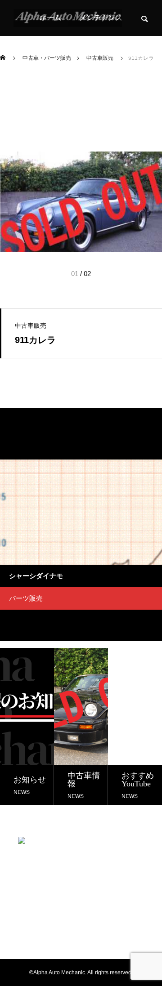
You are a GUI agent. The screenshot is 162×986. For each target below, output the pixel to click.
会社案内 (122, 54)
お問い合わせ (108, 90)
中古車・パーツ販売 (57, 54)
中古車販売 (30, 325)
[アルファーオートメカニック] (67, 18)
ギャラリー (50, 90)
